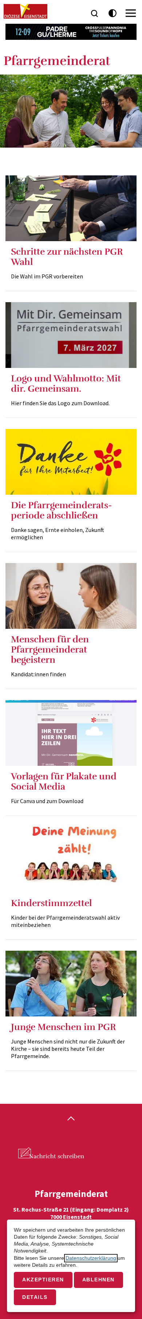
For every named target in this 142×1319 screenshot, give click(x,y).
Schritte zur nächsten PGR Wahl (67, 256)
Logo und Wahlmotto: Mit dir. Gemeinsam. (66, 383)
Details (35, 1297)
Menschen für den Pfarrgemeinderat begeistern (50, 649)
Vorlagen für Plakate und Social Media (64, 781)
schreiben (56, 1156)
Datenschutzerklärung (91, 1258)
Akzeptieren (43, 1279)
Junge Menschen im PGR (63, 1027)
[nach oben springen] (71, 1119)
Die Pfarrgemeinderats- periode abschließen (61, 510)
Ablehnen (98, 1279)
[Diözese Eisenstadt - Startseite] (25, 11)
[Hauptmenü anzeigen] (131, 13)
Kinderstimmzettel (51, 903)
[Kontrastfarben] (113, 13)
